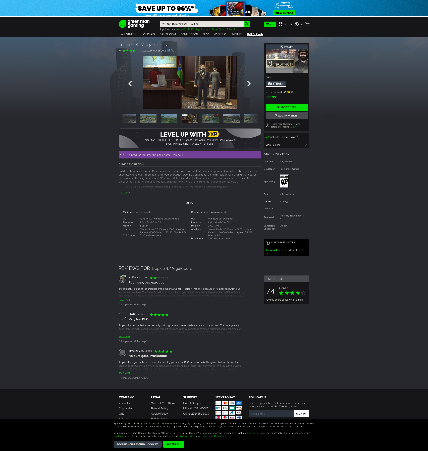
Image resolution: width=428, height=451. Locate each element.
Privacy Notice (187, 436)
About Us (125, 403)
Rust (235, 29)
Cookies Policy (122, 436)
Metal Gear (218, 29)
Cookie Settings (256, 433)
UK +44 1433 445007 (195, 408)
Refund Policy (159, 408)
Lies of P (205, 29)
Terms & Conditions (163, 403)
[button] (129, 34)
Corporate (125, 408)
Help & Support (192, 403)
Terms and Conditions (214, 436)
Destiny (195, 29)
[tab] (190, 203)
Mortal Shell (183, 29)
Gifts (121, 413)
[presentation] (130, 83)
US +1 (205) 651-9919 (196, 413)
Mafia (229, 29)
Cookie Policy (159, 413)
